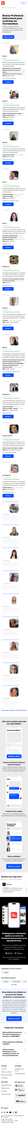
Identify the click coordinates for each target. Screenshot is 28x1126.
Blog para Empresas (6, 1075)
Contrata (3, 1069)
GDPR (16, 1120)
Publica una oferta (8, 37)
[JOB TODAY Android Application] (18, 953)
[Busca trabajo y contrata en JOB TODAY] (3, 3)
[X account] (13, 1112)
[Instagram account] (4, 1112)
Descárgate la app (6, 1085)
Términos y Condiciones (7, 1120)
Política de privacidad (6, 1119)
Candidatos (4, 1078)
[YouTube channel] (10, 1112)
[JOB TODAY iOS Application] (9, 953)
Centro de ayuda (6, 1094)
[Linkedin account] (16, 1112)
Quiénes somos (5, 1088)
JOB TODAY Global (20, 1073)
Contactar (8, 82)
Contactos (4, 1091)
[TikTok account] (2, 1112)
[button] (14, 63)
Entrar (23, 3)
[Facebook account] (7, 1112)
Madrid (6, 981)
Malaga (6, 972)
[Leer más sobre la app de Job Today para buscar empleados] (14, 958)
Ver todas (14, 984)
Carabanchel (16, 981)
